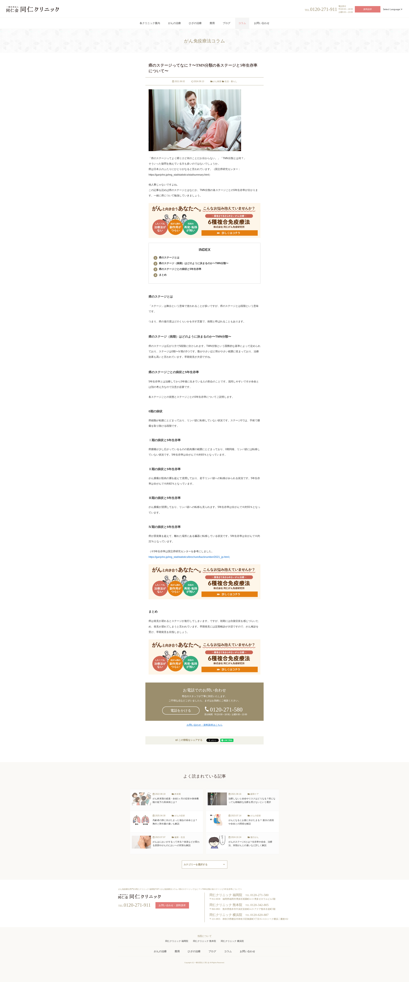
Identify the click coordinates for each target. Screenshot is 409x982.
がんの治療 (160, 951)
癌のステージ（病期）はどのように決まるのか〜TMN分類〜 (193, 263)
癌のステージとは (169, 257)
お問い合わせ (247, 951)
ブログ (212, 951)
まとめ (163, 274)
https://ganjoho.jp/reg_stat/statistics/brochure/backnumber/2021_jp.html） (190, 557)
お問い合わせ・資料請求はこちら (205, 724)
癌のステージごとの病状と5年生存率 (180, 269)
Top (403, 976)
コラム (228, 951)
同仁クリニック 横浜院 (232, 941)
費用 (177, 951)
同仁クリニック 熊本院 (204, 941)
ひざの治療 (194, 951)
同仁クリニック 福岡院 (176, 941)
